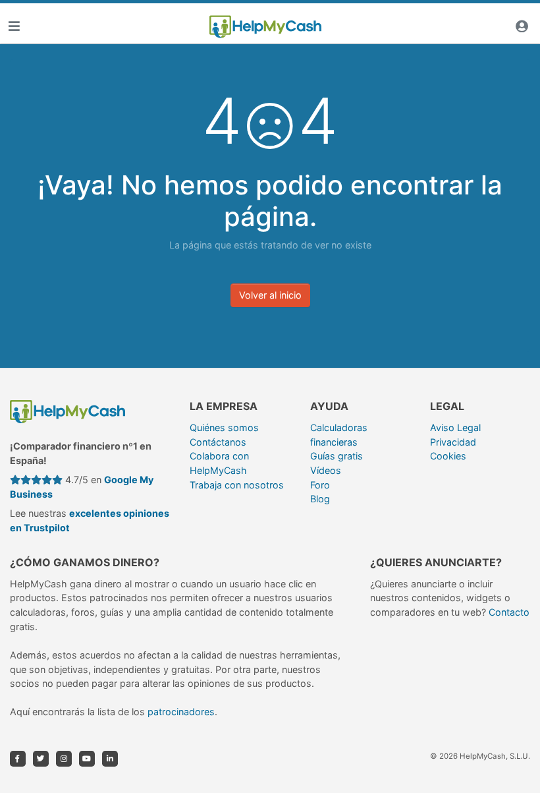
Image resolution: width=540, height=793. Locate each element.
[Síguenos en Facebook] (18, 759)
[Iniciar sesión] (521, 27)
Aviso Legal (455, 427)
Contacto (509, 612)
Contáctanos (218, 442)
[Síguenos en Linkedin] (110, 759)
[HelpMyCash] (265, 27)
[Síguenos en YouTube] (87, 759)
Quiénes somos (224, 427)
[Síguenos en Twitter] (41, 759)
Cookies (448, 455)
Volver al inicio (270, 295)
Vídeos (325, 470)
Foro (320, 484)
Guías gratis (336, 455)
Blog (320, 498)
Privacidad (453, 442)
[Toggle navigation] (14, 27)
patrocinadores (181, 711)
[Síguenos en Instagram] (64, 759)
